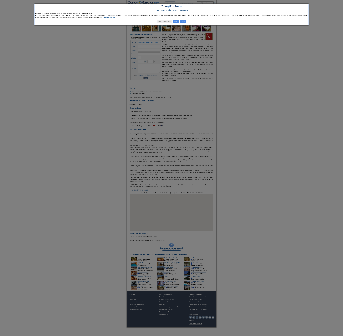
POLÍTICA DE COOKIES (109, 17)
